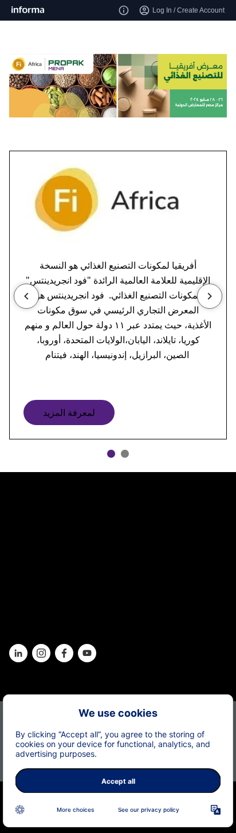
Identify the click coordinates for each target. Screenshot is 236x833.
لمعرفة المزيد (69, 412)
